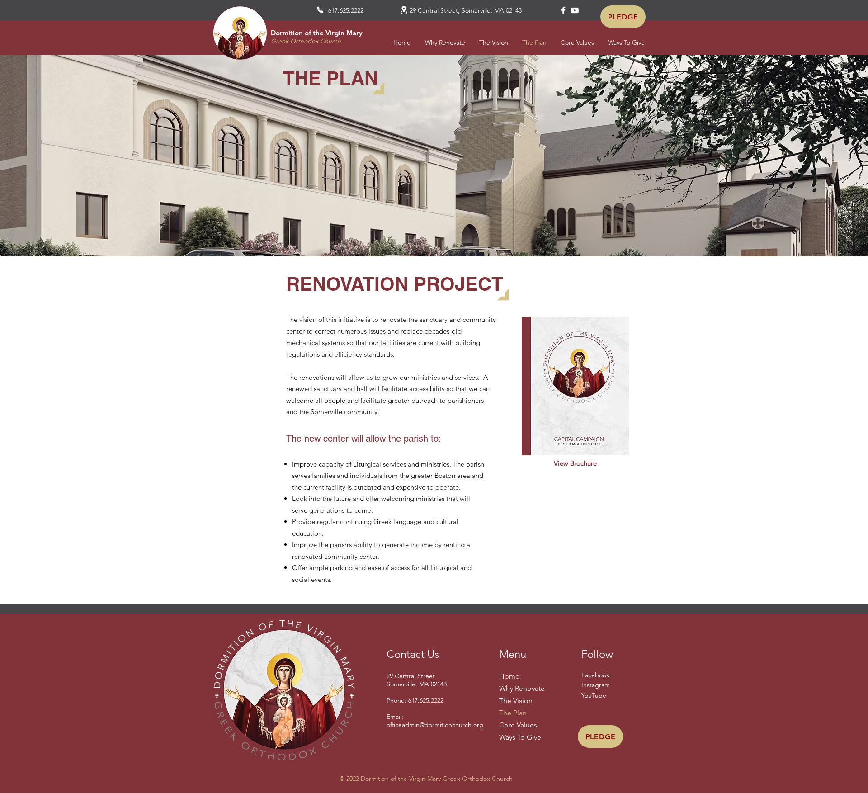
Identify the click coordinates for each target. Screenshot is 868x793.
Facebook (595, 675)
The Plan (513, 712)
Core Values (518, 725)
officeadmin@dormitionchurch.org (435, 725)
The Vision (516, 700)
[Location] (403, 10)
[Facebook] (563, 10)
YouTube (593, 695)
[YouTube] (575, 10)
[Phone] (320, 10)
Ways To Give (520, 737)
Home (509, 676)
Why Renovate (522, 688)
